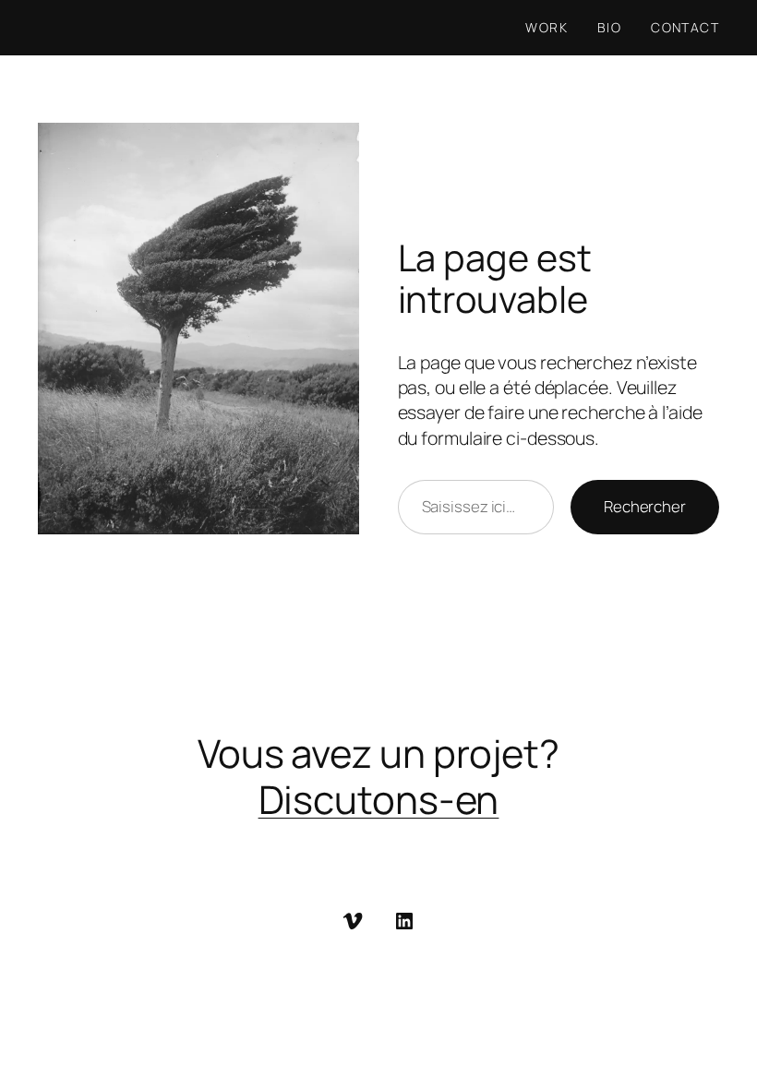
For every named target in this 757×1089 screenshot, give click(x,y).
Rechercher (645, 506)
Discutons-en (378, 799)
